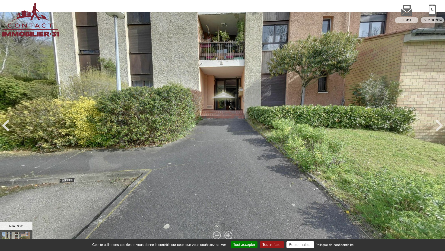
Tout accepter (244, 245)
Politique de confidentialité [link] (334, 245)
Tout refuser (272, 245)
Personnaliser (300, 245)
